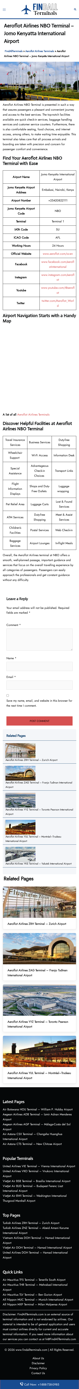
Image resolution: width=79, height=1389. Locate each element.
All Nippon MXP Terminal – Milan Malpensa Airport (35, 1304)
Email (11, 677)
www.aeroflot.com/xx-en (58, 254)
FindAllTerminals (14, 51)
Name (11, 658)
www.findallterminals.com (31, 1350)
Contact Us (38, 1373)
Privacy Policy (38, 1368)
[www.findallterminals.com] (39, 9)
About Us (38, 1358)
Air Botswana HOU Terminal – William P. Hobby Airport (38, 1109)
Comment (13, 625)
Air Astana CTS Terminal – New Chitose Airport (32, 1144)
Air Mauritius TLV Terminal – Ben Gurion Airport (32, 1295)
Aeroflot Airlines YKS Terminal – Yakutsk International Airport (38, 863)
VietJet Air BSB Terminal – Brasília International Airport (36, 1181)
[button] (75, 9)
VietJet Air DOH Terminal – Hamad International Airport (37, 1247)
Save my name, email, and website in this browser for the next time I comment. (39, 703)
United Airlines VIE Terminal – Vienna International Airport (39, 1166)
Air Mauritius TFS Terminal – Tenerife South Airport (34, 1280)
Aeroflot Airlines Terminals (39, 51)
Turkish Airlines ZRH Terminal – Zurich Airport (31, 1223)
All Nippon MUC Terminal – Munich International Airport (38, 1299)
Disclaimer (38, 1363)
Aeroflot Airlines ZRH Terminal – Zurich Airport (31, 760)
